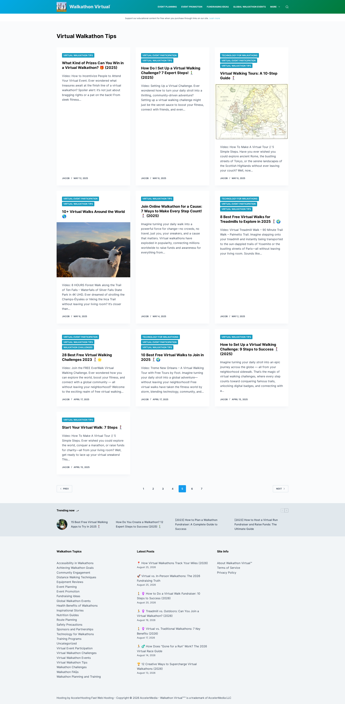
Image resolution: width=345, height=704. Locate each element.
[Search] (287, 7)
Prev (66, 488)
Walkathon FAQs (68, 672)
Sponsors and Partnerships (75, 629)
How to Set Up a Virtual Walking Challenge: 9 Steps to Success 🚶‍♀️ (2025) (249, 349)
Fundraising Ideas (218, 6)
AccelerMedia (148, 698)
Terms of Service (228, 567)
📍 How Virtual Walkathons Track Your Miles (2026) (172, 563)
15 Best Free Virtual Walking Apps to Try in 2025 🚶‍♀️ (89, 524)
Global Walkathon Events (249, 6)
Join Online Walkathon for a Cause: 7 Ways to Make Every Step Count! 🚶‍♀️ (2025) (171, 211)
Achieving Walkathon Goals (75, 567)
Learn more (214, 18)
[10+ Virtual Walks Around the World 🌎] (93, 249)
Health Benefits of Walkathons (77, 605)
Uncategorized (67, 643)
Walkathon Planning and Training (79, 676)
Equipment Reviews (70, 582)
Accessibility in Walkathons (75, 563)
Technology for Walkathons (239, 55)
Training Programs (69, 639)
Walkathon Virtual (89, 6)
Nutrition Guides (68, 615)
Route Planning (67, 619)
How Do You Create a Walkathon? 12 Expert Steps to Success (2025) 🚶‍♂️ (139, 524)
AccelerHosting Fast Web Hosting (92, 698)
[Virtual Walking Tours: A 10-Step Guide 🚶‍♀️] (251, 111)
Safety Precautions (69, 624)
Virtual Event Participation (159, 55)
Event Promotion (191, 6)
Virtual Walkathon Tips (78, 55)
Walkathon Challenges (78, 347)
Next (279, 488)
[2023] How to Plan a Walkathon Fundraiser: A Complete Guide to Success (196, 524)
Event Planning (167, 6)
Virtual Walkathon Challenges (76, 653)
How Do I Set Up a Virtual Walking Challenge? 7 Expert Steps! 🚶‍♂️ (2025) (170, 73)
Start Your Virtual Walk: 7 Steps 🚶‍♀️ (92, 427)
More (273, 6)
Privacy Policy (226, 572)
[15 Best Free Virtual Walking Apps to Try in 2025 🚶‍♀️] (62, 524)
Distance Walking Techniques (76, 577)
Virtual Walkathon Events (74, 658)
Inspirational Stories (70, 610)
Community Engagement (73, 572)
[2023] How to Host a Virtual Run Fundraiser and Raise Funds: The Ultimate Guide (256, 524)
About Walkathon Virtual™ (234, 563)
